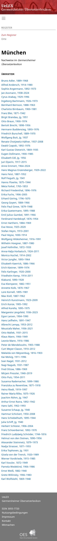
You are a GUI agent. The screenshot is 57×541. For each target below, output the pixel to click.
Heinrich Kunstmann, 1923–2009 (19, 300)
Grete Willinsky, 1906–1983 (16, 474)
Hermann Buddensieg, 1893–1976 (20, 129)
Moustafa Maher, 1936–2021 (17, 328)
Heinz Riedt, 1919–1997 (14, 389)
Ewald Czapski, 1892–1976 (15, 145)
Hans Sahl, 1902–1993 (13, 405)
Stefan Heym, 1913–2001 (15, 231)
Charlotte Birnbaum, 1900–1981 (19, 109)
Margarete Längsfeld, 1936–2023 (19, 312)
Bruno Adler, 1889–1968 (14, 80)
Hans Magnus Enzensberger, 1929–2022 (23, 170)
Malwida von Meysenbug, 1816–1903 (21, 353)
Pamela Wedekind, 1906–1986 (18, 466)
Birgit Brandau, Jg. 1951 (14, 117)
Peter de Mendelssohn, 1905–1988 (20, 344)
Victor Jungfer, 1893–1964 (15, 259)
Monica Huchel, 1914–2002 (16, 255)
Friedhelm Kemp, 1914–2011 (17, 275)
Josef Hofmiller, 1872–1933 (16, 247)
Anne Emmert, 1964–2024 (15, 165)
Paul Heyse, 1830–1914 (14, 235)
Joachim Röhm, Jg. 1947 (14, 397)
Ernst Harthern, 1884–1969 (16, 222)
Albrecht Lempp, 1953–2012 (16, 324)
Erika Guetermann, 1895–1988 (18, 210)
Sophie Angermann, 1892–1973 (18, 88)
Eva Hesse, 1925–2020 (13, 226)
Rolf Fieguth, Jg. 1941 (13, 178)
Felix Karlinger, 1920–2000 (15, 271)
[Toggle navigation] (28, 18)
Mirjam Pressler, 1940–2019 (16, 373)
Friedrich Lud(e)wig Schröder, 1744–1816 (23, 434)
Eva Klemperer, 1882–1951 (16, 283)
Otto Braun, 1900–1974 (14, 121)
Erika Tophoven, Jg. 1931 (15, 450)
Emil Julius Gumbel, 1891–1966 (18, 214)
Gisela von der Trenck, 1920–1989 (20, 454)
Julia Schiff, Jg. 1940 (12, 422)
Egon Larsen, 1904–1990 (14, 316)
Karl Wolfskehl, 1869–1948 (16, 478)
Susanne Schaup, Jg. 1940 (15, 409)
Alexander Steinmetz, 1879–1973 (19, 442)
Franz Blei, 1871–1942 (13, 113)
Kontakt (6, 520)
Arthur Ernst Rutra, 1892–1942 (18, 401)
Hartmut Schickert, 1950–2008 (18, 413)
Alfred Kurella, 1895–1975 (15, 308)
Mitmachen (8, 524)
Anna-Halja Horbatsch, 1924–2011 (20, 251)
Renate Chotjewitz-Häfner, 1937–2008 (22, 141)
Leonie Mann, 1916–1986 (15, 340)
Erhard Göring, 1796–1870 (15, 198)
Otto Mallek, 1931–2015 (14, 332)
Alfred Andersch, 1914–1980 (16, 84)
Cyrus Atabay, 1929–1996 (15, 96)
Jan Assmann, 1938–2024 (15, 92)
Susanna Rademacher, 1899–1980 (20, 381)
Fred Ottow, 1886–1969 (14, 369)
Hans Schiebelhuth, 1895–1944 (18, 417)
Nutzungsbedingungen (15, 512)
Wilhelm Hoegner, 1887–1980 (17, 243)
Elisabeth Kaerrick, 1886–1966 (18, 263)
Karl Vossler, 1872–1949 (14, 462)
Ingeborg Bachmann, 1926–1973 (19, 101)
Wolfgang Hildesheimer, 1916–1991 (21, 239)
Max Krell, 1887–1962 (13, 296)
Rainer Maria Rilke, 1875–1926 (18, 393)
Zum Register (8, 35)
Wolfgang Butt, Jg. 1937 (14, 137)
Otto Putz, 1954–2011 (13, 377)
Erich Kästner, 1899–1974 (15, 267)
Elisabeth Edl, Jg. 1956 (13, 157)
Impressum (8, 516)
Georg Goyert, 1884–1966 (15, 202)
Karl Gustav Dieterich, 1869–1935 (19, 149)
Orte (3, 39)
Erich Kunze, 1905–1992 (14, 304)
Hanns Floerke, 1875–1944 (15, 182)
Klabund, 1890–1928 (12, 279)
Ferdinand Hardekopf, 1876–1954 (19, 218)
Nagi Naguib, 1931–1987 (15, 365)
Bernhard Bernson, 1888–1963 (18, 105)
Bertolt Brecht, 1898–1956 (15, 125)
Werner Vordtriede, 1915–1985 (18, 458)
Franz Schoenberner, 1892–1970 (19, 430)
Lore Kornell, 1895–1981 (14, 292)
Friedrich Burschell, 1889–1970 (18, 133)
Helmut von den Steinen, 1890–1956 (21, 438)
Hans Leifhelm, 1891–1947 (15, 320)
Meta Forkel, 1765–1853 (14, 186)
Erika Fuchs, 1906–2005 (14, 194)
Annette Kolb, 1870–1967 (15, 287)
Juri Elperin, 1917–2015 (14, 162)
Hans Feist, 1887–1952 (13, 174)
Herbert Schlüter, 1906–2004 (17, 426)
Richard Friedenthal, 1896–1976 (18, 190)
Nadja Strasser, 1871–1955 (16, 446)
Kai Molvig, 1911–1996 (13, 356)
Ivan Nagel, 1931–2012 (14, 361)
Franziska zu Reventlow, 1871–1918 (20, 385)
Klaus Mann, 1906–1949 (14, 336)
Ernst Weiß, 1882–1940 (14, 470)
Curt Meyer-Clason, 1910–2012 (18, 348)
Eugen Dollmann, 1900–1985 (17, 153)
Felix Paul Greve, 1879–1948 (16, 206)
